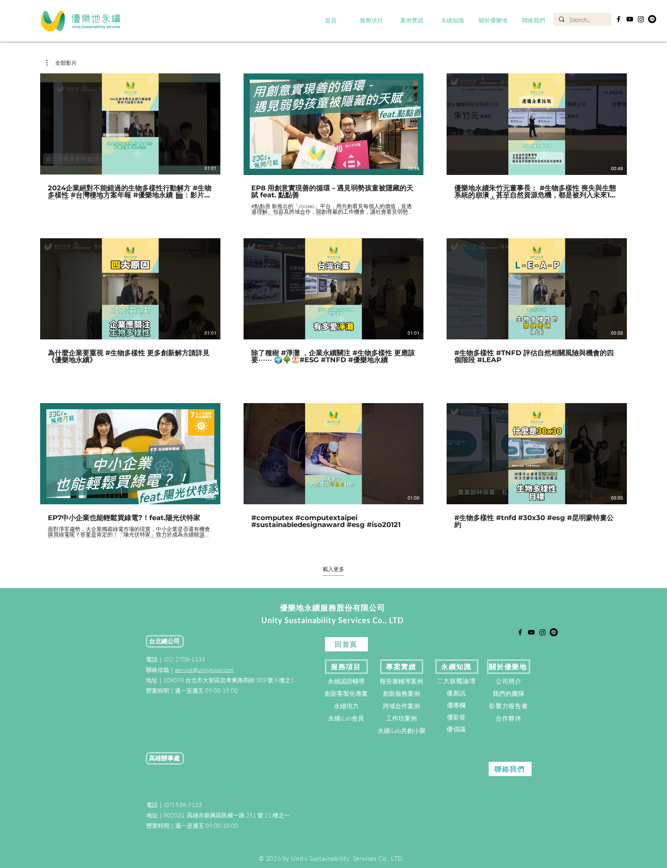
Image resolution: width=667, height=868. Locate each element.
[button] (371, 20)
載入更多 (333, 569)
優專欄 (456, 705)
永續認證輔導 (346, 681)
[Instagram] (641, 19)
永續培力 (346, 706)
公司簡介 (508, 681)
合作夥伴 (508, 718)
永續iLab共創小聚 (402, 730)
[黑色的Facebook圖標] (619, 19)
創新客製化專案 (346, 693)
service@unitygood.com (204, 669)
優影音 (456, 717)
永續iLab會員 (346, 718)
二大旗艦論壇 (456, 681)
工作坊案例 (401, 718)
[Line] (652, 19)
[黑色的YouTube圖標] (630, 19)
